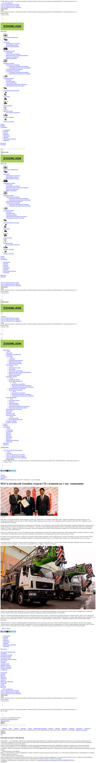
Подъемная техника (6, 656)
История (5, 131)
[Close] (2, 734)
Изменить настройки (81, 730)
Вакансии (6, 134)
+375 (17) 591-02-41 (7, 3)
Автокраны (4, 653)
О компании (6, 130)
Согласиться (4, 761)
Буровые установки (6, 666)
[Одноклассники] (3, 471)
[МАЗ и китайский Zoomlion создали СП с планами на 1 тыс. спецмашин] (29, 515)
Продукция (4, 649)
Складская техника (6, 658)
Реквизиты (6, 140)
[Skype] (13, 471)
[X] (7, 471)
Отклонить (3, 733)
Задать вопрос (4, 8)
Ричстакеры (4, 661)
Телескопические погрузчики (8, 659)
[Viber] (9, 471)
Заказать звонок (10, 459)
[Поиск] (2, 151)
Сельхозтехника (5, 663)
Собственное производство (8, 652)
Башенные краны (5, 665)
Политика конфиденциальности (9, 719)
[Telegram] (15, 471)
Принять (3, 731)
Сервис (2, 684)
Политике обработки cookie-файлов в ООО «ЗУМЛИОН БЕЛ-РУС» (55, 760)
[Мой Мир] (5, 471)
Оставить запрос (4, 152)
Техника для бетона (6, 668)
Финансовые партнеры (9, 139)
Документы (6, 136)
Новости (5, 133)
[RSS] (1, 473)
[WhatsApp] (11, 471)
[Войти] (1, 336)
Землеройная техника (6, 655)
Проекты (5, 137)
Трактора (3, 662)
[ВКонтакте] (1, 471)
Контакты (3, 686)
